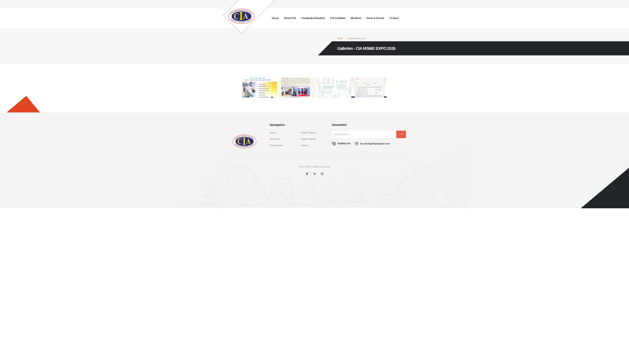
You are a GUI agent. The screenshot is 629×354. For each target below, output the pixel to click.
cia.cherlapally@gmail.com (374, 143)
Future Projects (308, 133)
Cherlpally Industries (313, 18)
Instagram (322, 174)
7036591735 (343, 143)
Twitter (314, 174)
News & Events (375, 18)
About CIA (290, 18)
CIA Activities (337, 18)
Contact (394, 18)
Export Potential (308, 139)
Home (272, 133)
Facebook (307, 174)
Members (356, 18)
